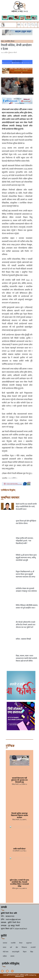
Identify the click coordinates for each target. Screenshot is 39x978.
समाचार (5, 943)
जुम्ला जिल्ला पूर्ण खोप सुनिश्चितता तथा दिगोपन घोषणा (26, 522)
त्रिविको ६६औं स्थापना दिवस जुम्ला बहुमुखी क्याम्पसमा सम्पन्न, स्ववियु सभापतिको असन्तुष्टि (26, 558)
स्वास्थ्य (12, 956)
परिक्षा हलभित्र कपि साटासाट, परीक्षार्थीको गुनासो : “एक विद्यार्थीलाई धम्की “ (24, 541)
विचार (12, 41)
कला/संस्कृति (15, 952)
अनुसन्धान (29, 943)
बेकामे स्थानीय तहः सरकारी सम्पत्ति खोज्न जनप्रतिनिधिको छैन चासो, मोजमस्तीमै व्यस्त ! (26, 507)
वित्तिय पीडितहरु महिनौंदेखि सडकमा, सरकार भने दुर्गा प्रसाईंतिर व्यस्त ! (27, 606)
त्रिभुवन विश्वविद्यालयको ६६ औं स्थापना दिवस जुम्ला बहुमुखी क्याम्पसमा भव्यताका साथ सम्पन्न (25, 574)
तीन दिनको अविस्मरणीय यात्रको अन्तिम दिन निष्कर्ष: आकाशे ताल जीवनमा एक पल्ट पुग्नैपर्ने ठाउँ (25, 625)
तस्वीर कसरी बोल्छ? (19, 848)
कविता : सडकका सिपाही (23, 639)
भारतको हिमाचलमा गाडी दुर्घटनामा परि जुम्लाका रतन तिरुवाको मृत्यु (19, 780)
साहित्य (5, 956)
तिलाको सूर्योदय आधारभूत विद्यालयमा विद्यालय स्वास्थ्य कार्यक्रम (19, 815)
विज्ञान (25, 952)
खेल (17, 947)
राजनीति (7, 41)
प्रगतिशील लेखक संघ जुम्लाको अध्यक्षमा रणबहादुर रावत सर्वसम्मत (26, 590)
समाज (4, 947)
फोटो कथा (5, 952)
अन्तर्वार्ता (33, 947)
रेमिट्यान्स (24, 947)
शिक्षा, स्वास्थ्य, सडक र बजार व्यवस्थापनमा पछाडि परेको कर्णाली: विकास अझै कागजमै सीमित (26, 658)
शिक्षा (31, 952)
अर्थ (11, 947)
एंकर (2, 41)
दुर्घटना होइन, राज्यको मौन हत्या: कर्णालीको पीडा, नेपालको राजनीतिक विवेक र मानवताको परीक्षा (19, 883)
